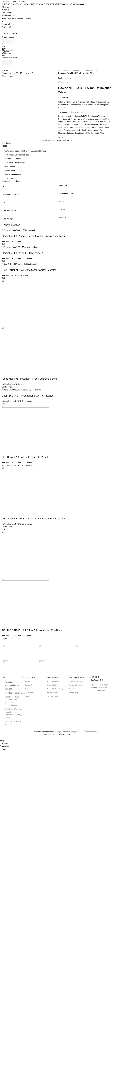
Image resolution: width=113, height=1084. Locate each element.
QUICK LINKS (30, 677)
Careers (27, 696)
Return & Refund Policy (55, 689)
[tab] (46, 141)
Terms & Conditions (75, 685)
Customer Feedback (76, 681)
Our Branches (29, 693)
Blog (26, 689)
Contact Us (28, 685)
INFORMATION (52, 677)
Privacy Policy (73, 693)
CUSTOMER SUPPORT (77, 677)
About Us (28, 681)
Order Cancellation (75, 689)
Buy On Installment (53, 681)
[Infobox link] (56, 369)
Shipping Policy (52, 685)
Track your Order (53, 696)
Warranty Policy (52, 693)
